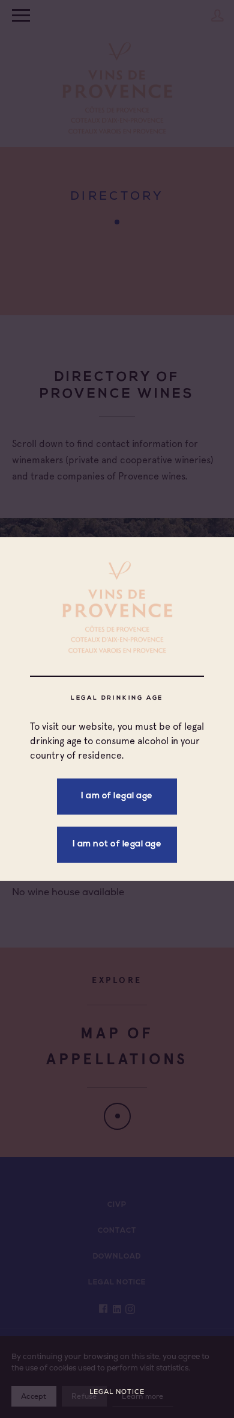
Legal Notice (117, 1392)
